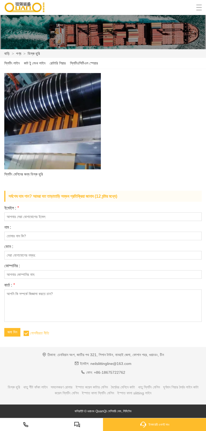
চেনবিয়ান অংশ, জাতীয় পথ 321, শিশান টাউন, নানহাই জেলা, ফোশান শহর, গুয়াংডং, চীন (110, 355)
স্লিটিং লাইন (12, 63)
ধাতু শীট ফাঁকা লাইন (35, 387)
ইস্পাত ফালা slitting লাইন (134, 393)
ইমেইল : (11, 208)
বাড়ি (7, 53)
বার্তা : (9, 285)
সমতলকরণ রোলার (61, 387)
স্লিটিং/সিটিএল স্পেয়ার (84, 63)
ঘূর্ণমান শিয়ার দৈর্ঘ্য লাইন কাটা (180, 387)
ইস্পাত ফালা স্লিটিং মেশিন (98, 393)
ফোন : (8, 247)
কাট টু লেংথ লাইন (34, 63)
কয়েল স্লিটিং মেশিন (67, 393)
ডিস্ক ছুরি (34, 53)
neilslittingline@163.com (110, 363)
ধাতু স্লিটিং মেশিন (149, 387)
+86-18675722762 (109, 372)
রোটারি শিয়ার (58, 63)
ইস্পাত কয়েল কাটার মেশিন (92, 387)
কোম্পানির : (12, 266)
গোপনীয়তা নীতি (39, 333)
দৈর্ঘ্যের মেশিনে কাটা (123, 387)
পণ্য (18, 53)
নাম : (7, 227)
